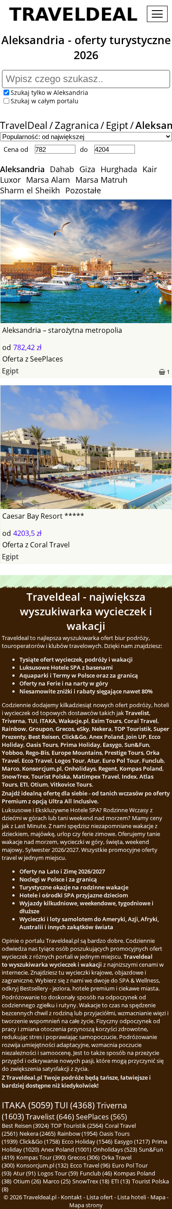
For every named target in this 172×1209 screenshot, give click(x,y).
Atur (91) (24, 1173)
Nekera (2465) (37, 1133)
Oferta (12, 359)
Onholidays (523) (115, 1149)
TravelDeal (24, 125)
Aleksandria (22, 169)
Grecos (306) (83, 1157)
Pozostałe (83, 190)
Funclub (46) (96, 1173)
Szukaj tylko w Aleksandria (49, 92)
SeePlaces (46, 359)
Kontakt (71, 1197)
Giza (87, 169)
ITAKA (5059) (27, 1105)
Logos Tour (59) (57, 1173)
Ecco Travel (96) (90, 1165)
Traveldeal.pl (39, 1197)
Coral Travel (50, 545)
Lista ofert (99, 1197)
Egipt (117, 125)
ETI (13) (120, 1181)
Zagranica (77, 125)
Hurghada (119, 169)
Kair (149, 169)
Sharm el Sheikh (30, 190)
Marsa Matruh (101, 179)
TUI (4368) (75, 1105)
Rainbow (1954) (77, 1133)
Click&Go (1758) (39, 1141)
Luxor (10, 179)
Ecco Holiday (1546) (87, 1141)
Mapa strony (86, 1205)
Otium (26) (27, 1181)
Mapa (157, 1197)
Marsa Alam (48, 179)
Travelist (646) (50, 1116)
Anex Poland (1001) (66, 1149)
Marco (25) (57, 1181)
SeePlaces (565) (101, 1117)
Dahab (62, 169)
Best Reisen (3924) (25, 1126)
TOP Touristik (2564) (77, 1126)
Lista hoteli (131, 1197)
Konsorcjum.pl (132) (42, 1165)
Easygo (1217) (132, 1141)
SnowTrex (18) (90, 1181)
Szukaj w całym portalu (45, 101)
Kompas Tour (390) (41, 1157)
